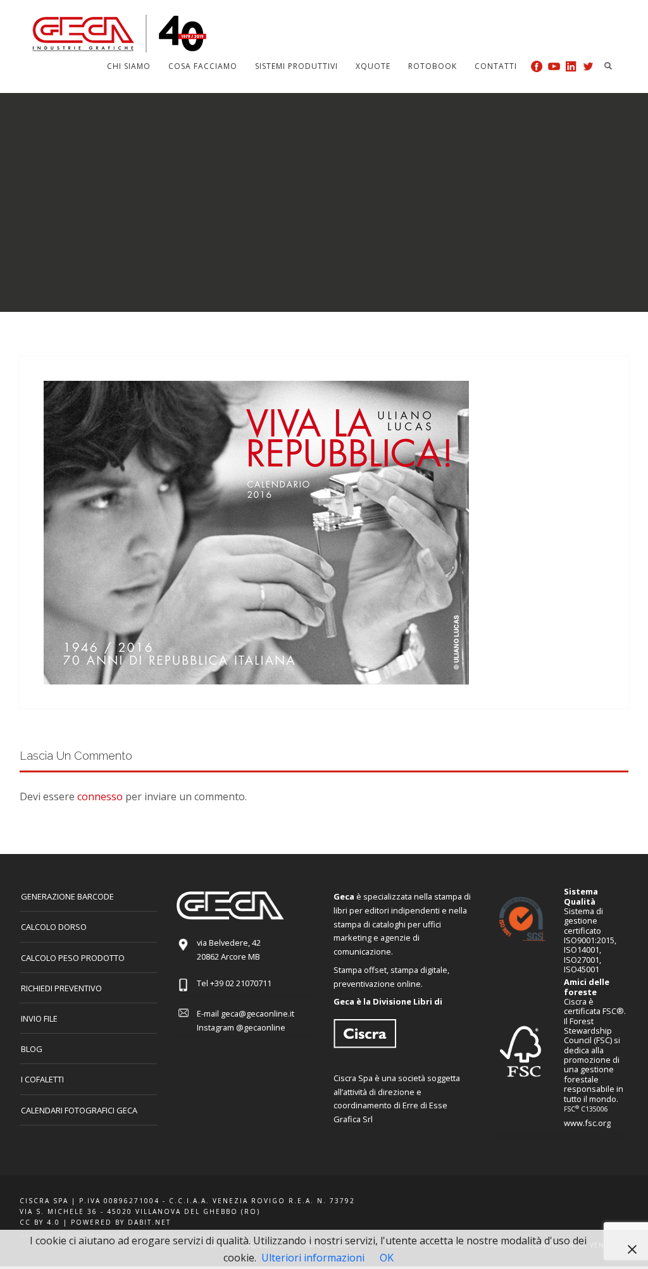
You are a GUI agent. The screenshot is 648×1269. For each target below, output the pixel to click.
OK (387, 1258)
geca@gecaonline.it (257, 1013)
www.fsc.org (587, 1123)
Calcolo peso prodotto (73, 957)
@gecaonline (260, 1027)
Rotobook (432, 66)
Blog (31, 1049)
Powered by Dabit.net (121, 1222)
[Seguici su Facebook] (537, 66)
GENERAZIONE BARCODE (67, 896)
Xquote (373, 66)
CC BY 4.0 (40, 1222)
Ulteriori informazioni (312, 1258)
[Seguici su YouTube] (554, 66)
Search (608, 65)
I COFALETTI (42, 1079)
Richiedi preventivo (61, 988)
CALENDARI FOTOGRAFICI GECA (79, 1110)
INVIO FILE (39, 1018)
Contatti (496, 66)
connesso (100, 796)
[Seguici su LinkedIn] (571, 66)
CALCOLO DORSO (54, 926)
